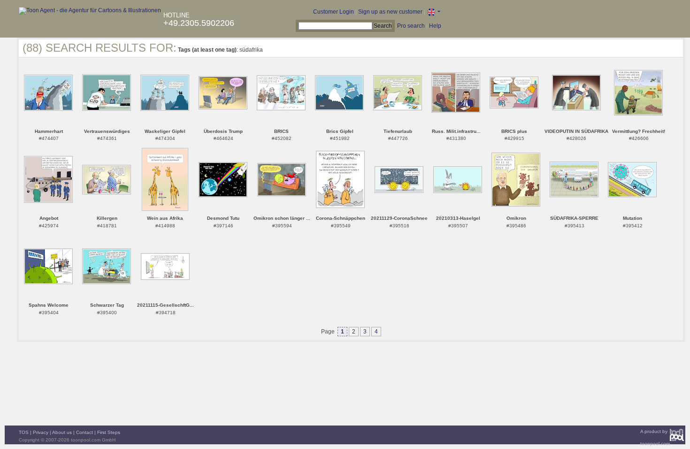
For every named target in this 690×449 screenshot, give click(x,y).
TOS (24, 432)
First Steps (108, 432)
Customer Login (333, 11)
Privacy (40, 432)
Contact (84, 432)
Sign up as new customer (390, 11)
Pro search (411, 26)
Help (435, 26)
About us (62, 432)
